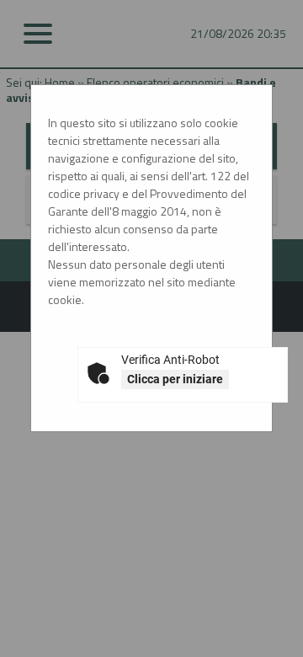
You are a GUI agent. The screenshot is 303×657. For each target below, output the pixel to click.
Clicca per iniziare (175, 379)
